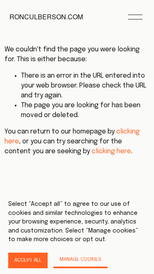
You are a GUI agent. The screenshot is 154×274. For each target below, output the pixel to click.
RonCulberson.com (46, 16)
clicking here (111, 151)
